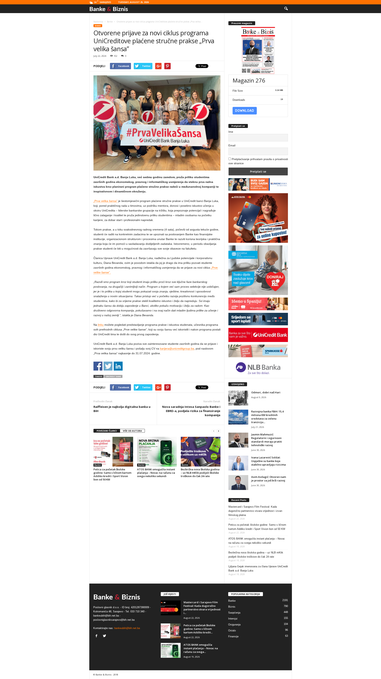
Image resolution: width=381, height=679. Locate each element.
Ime (230, 131)
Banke (98, 25)
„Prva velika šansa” (105, 201)
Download (244, 110)
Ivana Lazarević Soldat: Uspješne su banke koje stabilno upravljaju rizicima (268, 461)
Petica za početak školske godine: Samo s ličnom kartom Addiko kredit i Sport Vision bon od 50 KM (112, 474)
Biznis (231, 606)
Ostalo (232, 630)
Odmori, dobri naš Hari (265, 392)
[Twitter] (105, 636)
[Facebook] (97, 636)
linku (101, 324)
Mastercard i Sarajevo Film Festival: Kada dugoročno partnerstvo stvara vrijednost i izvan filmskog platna (255, 511)
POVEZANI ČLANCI (107, 430)
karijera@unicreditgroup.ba (177, 348)
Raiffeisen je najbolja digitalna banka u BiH (121, 409)
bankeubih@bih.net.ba (127, 628)
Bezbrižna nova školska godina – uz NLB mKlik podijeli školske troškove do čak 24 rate (200, 473)
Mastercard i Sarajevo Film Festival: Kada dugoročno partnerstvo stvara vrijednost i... (202, 607)
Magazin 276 (249, 80)
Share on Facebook (97, 366)
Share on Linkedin (118, 366)
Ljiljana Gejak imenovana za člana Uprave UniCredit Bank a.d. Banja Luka (258, 568)
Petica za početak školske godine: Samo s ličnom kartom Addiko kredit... (199, 628)
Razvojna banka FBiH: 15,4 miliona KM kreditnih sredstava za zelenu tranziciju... (267, 417)
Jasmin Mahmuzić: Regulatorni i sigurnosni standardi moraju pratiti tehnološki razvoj (266, 440)
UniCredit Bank (113, 376)
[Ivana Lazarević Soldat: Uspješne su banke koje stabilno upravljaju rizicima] (238, 463)
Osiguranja (234, 624)
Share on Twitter (108, 366)
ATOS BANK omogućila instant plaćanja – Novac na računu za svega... (201, 648)
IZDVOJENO (237, 384)
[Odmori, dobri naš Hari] (238, 398)
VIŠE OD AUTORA (132, 430)
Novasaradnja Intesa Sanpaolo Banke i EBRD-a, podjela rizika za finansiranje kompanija (191, 411)
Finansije (233, 636)
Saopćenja (234, 612)
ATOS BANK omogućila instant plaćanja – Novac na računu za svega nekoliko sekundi (156, 473)
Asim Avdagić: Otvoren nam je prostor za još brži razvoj (268, 478)
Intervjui (232, 618)
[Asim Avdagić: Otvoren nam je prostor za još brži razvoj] (238, 482)
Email (231, 145)
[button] (286, 8)
